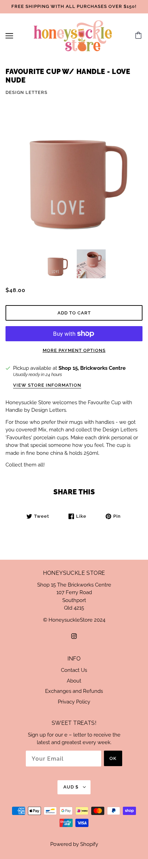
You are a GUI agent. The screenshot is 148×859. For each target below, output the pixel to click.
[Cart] (139, 35)
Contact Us (74, 670)
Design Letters (26, 92)
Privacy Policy (74, 702)
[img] (74, 636)
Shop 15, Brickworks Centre (92, 368)
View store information (47, 385)
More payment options (74, 350)
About (74, 681)
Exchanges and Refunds (74, 691)
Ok (113, 758)
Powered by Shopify (74, 844)
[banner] (73, 35)
